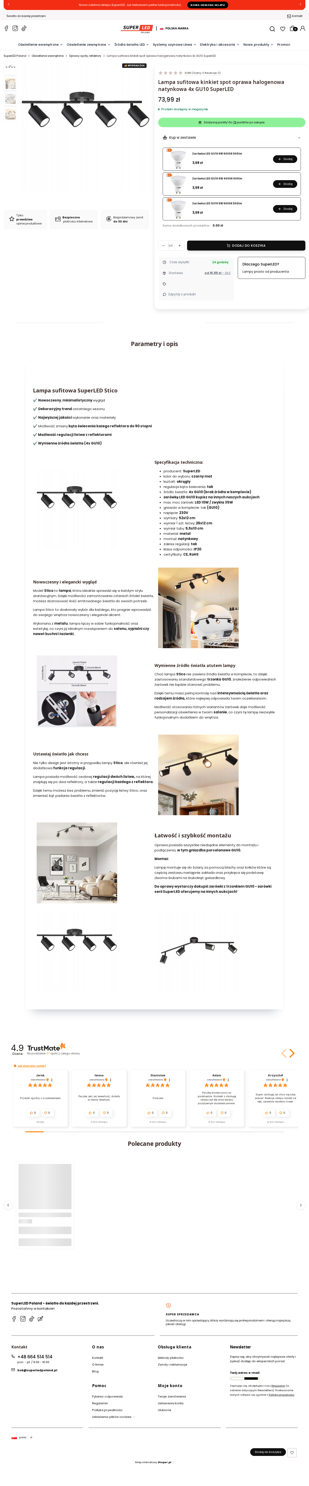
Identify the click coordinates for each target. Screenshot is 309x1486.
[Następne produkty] (300, 1205)
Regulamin (100, 1403)
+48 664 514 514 (34, 1357)
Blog (95, 1371)
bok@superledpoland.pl (37, 1370)
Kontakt (297, 16)
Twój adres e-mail (244, 1373)
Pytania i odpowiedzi (107, 1396)
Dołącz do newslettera (251, 1378)
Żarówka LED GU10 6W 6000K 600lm (217, 153)
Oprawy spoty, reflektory (85, 56)
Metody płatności (171, 1358)
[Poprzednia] (9, 5)
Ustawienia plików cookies (112, 1417)
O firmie (98, 1364)
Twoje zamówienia (172, 1396)
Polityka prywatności (107, 1410)
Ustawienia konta (171, 1403)
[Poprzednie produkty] (8, 1205)
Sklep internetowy (153, 1462)
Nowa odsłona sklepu (207, 5)
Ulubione (164, 1410)
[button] (291, 1053)
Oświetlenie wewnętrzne (48, 56)
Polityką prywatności (281, 1395)
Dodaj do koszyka (249, 245)
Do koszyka (45, 1242)
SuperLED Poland (15, 56)
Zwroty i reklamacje (172, 1364)
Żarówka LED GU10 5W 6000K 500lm (217, 203)
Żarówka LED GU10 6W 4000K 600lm (217, 178)
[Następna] (300, 5)
